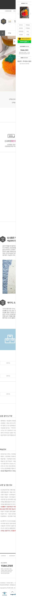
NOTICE (21, 25)
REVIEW (21, 28)
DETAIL (8, 363)
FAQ (28, 31)
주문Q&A (28, 25)
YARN (9, 21)
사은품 (27, 34)
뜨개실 (9, 33)
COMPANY (3, 555)
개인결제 (21, 34)
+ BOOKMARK (8, 11)
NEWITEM (3, 21)
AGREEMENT (12, 555)
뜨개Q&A (28, 28)
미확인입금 (21, 31)
